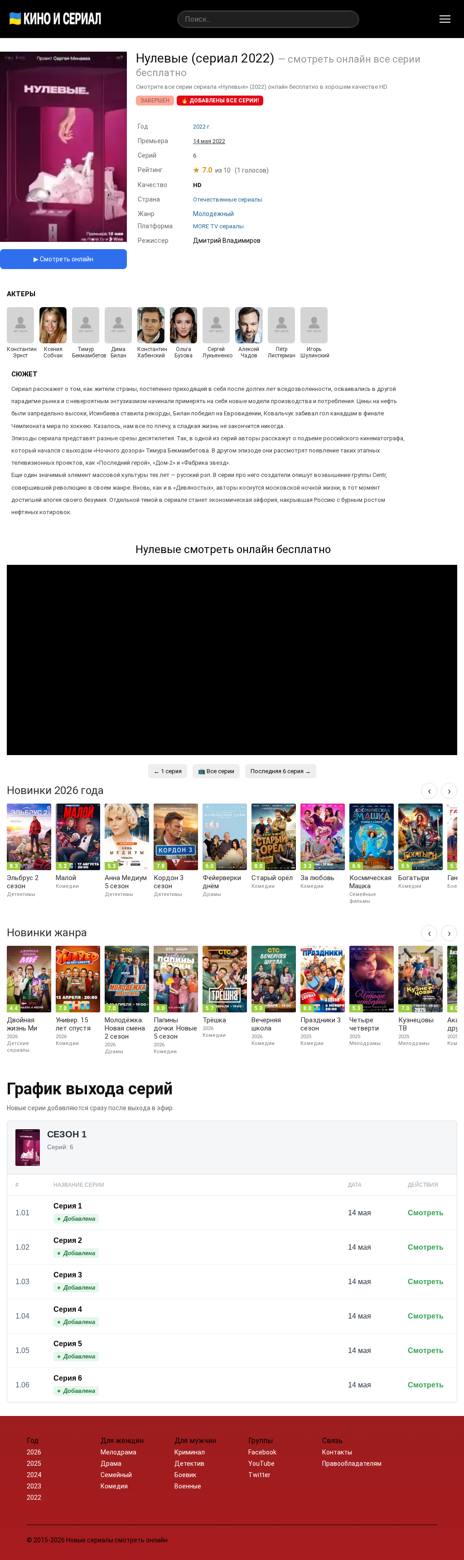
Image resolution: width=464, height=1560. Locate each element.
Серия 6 (67, 1378)
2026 (34, 1452)
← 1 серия (168, 771)
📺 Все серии (216, 771)
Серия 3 (67, 1275)
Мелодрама (118, 1452)
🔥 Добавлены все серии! (220, 100)
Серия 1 (67, 1206)
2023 (34, 1486)
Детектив (189, 1463)
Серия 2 (67, 1240)
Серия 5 (67, 1344)
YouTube (261, 1463)
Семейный (116, 1474)
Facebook (262, 1452)
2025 (34, 1463)
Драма (111, 1463)
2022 (34, 1497)
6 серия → (281, 771)
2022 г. (202, 126)
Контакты (337, 1452)
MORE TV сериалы (218, 226)
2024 (34, 1474)
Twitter (259, 1474)
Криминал (189, 1452)
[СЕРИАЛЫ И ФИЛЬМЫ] (55, 19)
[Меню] (445, 19)
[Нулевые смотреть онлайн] (63, 239)
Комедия (114, 1486)
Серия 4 (67, 1309)
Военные (187, 1486)
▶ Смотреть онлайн (63, 259)
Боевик (185, 1474)
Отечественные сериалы (227, 199)
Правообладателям (352, 1463)
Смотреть (426, 1213)
